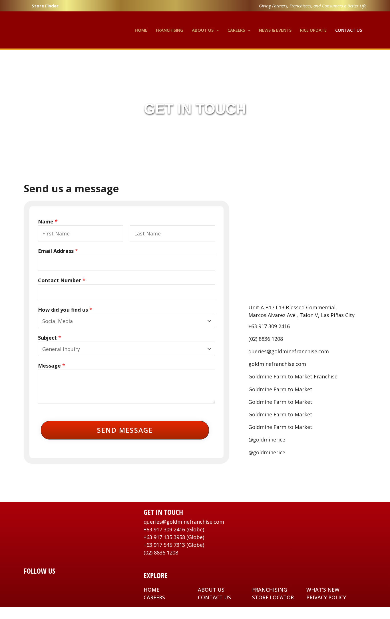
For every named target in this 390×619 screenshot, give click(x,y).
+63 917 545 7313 (164, 544)
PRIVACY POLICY (326, 597)
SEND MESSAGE (125, 430)
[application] (216, 30)
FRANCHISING (269, 589)
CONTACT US (214, 597)
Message (51, 365)
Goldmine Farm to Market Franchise (292, 376)
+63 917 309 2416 (269, 326)
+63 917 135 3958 (164, 537)
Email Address (58, 250)
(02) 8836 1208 (265, 338)
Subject (49, 337)
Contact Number (61, 280)
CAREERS (154, 597)
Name (48, 221)
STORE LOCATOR (273, 597)
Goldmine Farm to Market (280, 389)
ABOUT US (211, 589)
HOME (151, 589)
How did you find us (65, 309)
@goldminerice (266, 439)
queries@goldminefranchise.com (288, 351)
